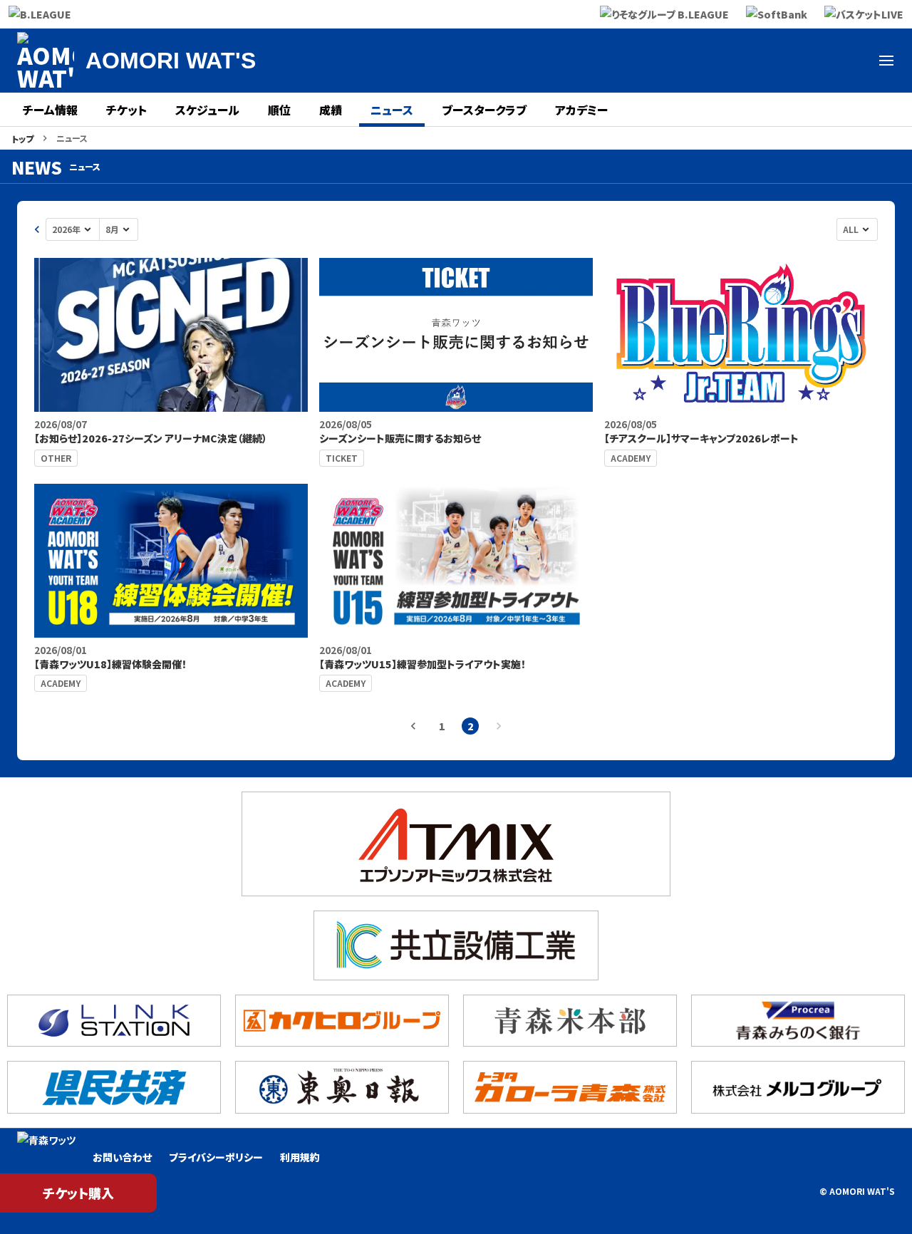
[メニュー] (886, 60)
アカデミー (581, 109)
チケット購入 (78, 1192)
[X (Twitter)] (783, 60)
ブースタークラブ (484, 109)
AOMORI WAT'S (171, 60)
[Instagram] (852, 60)
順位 (279, 109)
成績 (330, 109)
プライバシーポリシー (216, 1157)
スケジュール (207, 109)
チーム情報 (50, 109)
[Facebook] (817, 60)
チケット (126, 109)
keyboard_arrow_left (37, 229)
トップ (22, 139)
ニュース (391, 109)
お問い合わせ (122, 1157)
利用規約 (300, 1157)
